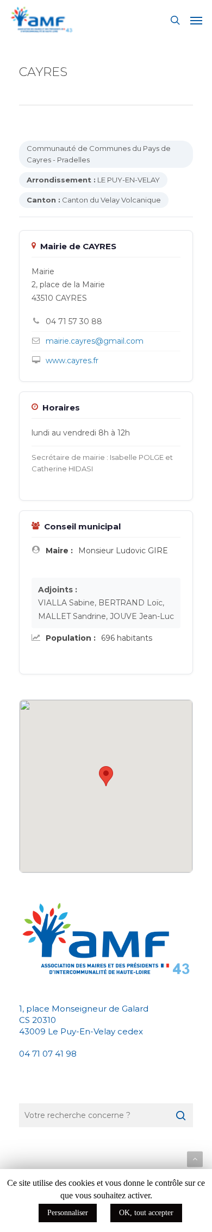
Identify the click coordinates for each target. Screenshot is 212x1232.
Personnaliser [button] (67, 1213)
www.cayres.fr (72, 360)
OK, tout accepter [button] (146, 1213)
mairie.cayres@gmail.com (95, 341)
